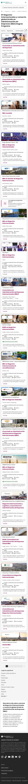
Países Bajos (4, 678)
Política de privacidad (16, 780)
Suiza (2, 685)
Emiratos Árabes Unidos (7, 687)
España (3, 680)
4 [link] (15, 666)
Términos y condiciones (6, 780)
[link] (24, 666)
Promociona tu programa (7, 770)
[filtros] (25, 30)
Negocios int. (10, 30)
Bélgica (3, 689)
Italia (2, 694)
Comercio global (19, 30)
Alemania (3, 691)
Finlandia (3, 682)
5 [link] (18, 666)
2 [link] (9, 666)
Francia (3, 675)
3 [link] (12, 666)
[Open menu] (25, 2)
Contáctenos (4, 773)
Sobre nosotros (4, 767)
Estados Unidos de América (8, 673)
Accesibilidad (24, 780)
